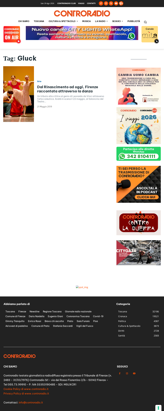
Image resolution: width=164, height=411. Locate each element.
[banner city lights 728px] (82, 39)
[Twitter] (111, 3)
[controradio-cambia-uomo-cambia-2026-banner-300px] (138, 103)
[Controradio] (82, 13)
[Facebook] (101, 3)
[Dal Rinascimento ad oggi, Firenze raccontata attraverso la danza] (18, 94)
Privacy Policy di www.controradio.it (26, 393)
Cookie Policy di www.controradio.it (26, 389)
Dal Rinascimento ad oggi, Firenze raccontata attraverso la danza (67, 89)
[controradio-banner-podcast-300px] (138, 201)
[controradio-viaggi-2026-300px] (138, 143)
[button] (145, 22)
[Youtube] (116, 3)
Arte (39, 81)
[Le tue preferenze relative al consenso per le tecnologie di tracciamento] (158, 408)
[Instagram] (106, 3)
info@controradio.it (31, 402)
